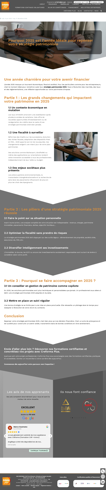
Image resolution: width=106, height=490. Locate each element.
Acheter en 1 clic (82, 2)
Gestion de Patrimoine (91, 4)
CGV (34, 487)
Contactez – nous (91, 11)
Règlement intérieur (46, 485)
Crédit (42, 4)
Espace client (96, 2)
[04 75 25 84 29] (103, 471)
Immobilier (64, 4)
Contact (18, 485)
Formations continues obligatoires (29, 7)
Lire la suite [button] (12, 445)
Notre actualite (25, 485)
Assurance (52, 4)
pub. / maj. (14, 18)
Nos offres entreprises (90, 7)
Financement (73, 7)
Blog (80, 11)
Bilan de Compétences (57, 7)
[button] (50, 435)
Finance (76, 4)
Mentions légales (35, 485)
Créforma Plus (70, 11)
